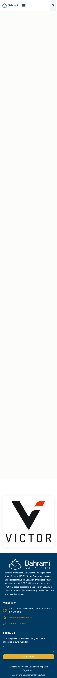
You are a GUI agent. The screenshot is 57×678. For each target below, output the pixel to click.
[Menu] (23, 5)
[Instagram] (28, 88)
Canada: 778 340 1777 (19, 623)
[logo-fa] (10, 5)
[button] (53, 5)
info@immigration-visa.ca (20, 617)
